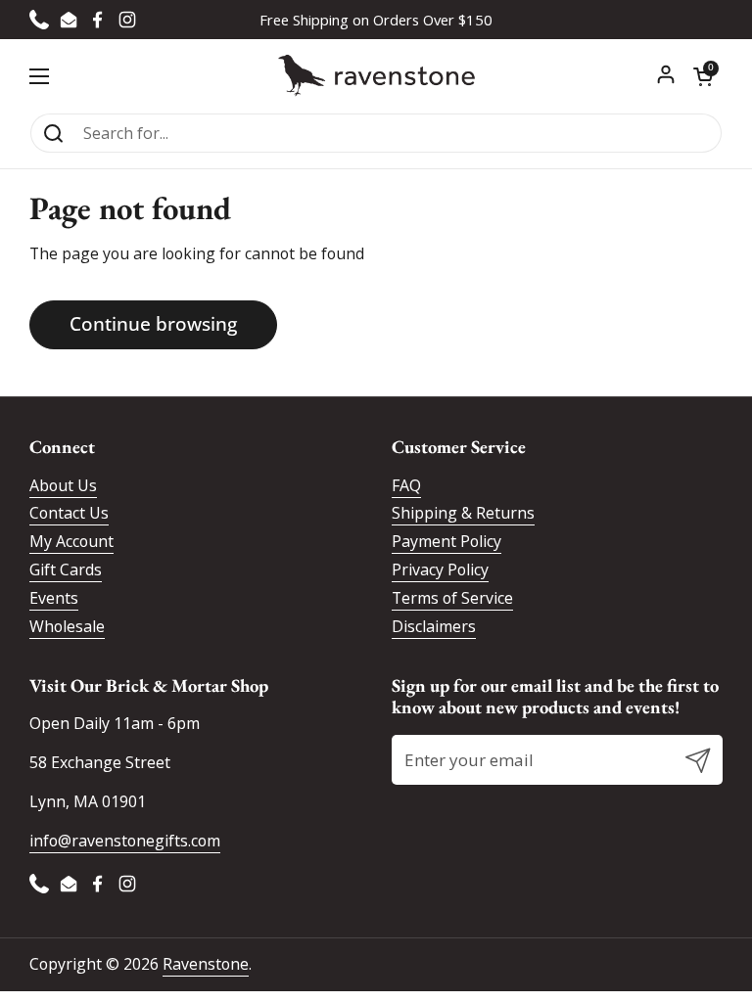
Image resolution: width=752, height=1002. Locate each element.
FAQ (406, 485)
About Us (63, 485)
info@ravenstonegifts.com (124, 840)
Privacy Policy (440, 569)
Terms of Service (452, 598)
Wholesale (67, 626)
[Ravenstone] (376, 76)
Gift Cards (65, 569)
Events (53, 598)
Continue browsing (153, 324)
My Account (71, 541)
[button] (703, 76)
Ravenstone (206, 964)
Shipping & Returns (463, 513)
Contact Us (69, 513)
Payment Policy (446, 541)
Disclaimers (434, 626)
